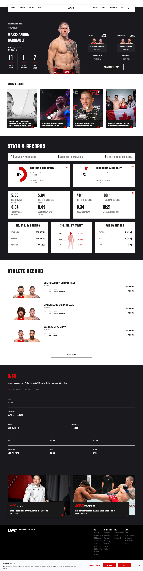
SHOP (122, 8)
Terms (127, 533)
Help (115, 530)
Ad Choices (128, 538)
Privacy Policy (129, 535)
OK (124, 565)
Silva (63, 327)
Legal (126, 530)
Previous (132, 84)
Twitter (106, 549)
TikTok (106, 546)
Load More (71, 355)
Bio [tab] (9, 390)
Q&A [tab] (37, 390)
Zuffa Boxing (113, 8)
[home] (71, 8)
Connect (95, 8)
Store (95, 546)
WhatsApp (107, 541)
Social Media (108, 530)
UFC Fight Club (97, 549)
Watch (103, 8)
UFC (94, 530)
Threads (106, 538)
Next (134, 84)
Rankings (22, 8)
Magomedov (51, 305)
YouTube (106, 544)
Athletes (31, 8)
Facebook (107, 533)
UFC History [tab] (29, 390)
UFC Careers (97, 538)
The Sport (96, 533)
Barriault (70, 283)
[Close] (139, 565)
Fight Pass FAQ (119, 533)
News (39, 8)
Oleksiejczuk (52, 283)
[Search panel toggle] (129, 8)
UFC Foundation (98, 535)
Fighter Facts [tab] (17, 390)
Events (13, 8)
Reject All (109, 565)
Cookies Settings (94, 565)
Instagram (107, 535)
